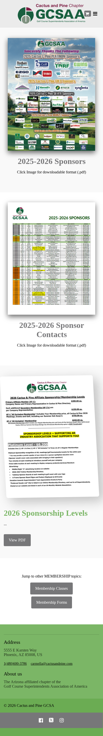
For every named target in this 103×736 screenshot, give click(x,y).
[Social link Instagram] (62, 720)
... (5, 524)
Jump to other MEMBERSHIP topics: (52, 576)
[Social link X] (51, 720)
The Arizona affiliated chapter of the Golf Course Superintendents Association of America (45, 684)
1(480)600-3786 (15, 663)
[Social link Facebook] (41, 720)
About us (13, 673)
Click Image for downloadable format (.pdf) (51, 172)
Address (12, 642)
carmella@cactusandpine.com (51, 663)
